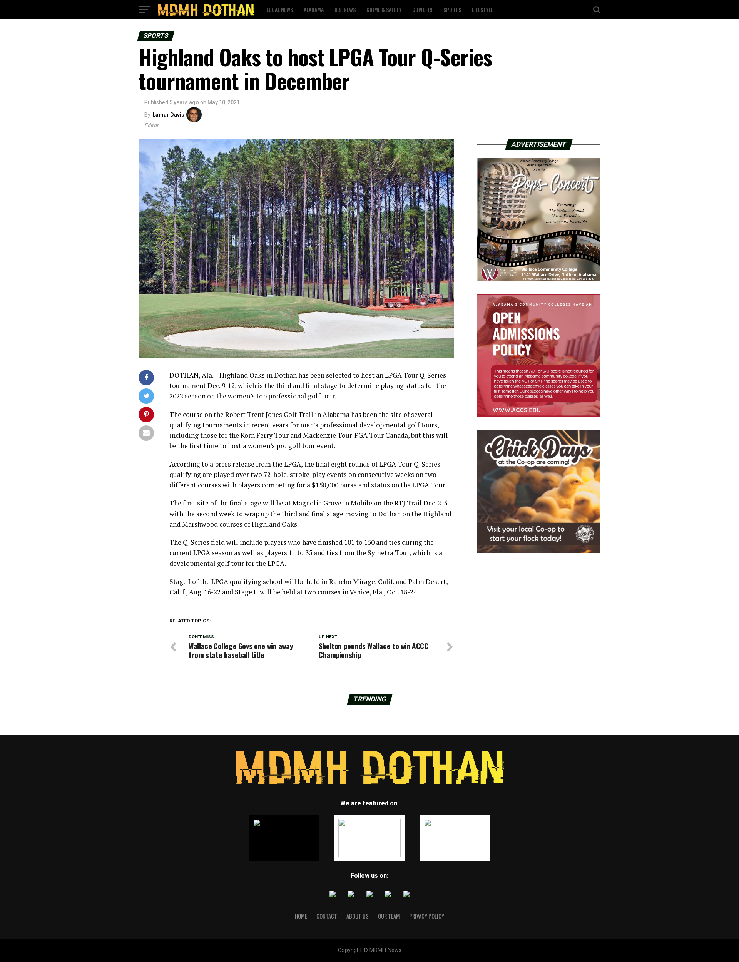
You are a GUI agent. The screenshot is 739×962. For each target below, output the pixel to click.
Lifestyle (482, 9)
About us (357, 916)
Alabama (314, 9)
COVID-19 (422, 9)
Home (301, 916)
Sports (452, 9)
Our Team (389, 916)
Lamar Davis (168, 115)
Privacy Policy (426, 916)
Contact (326, 916)
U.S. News (345, 9)
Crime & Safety (383, 9)
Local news (279, 9)
